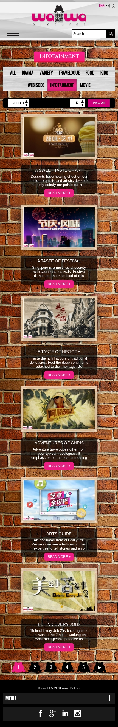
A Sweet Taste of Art (59, 170)
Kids (104, 73)
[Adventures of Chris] (59, 409)
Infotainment (62, 85)
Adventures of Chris (59, 442)
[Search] (110, 33)
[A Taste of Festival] (59, 227)
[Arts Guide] (59, 500)
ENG (102, 5)
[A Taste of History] (59, 318)
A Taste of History (59, 351)
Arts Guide (59, 533)
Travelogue (69, 73)
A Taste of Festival (59, 261)
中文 (111, 5)
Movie (85, 85)
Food (90, 73)
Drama (27, 73)
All (13, 73)
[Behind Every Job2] (59, 591)
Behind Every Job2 (59, 624)
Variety (46, 73)
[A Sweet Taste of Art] (59, 137)
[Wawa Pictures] (59, 16)
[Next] (99, 667)
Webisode (36, 85)
